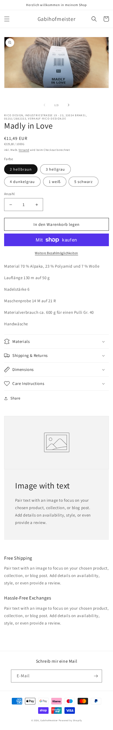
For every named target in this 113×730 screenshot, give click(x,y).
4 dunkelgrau (22, 181)
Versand (24, 150)
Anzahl (9, 193)
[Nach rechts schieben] (69, 105)
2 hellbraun (21, 169)
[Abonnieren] (96, 676)
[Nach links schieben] (44, 105)
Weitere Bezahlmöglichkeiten (56, 253)
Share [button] (15, 398)
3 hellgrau (55, 169)
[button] (7, 19)
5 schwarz (83, 181)
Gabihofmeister (49, 720)
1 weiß (55, 181)
